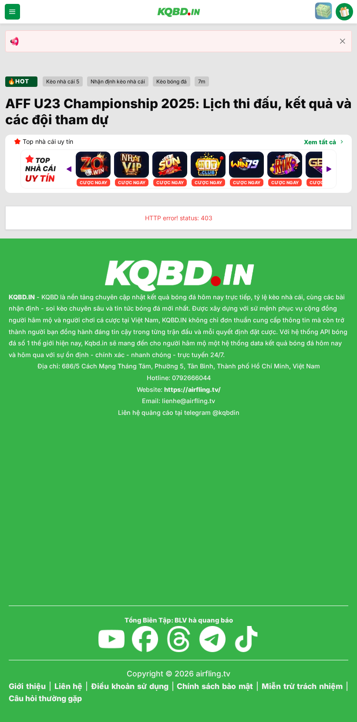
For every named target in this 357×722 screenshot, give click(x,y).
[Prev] (68, 169)
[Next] (329, 169)
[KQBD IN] (178, 12)
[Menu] (12, 12)
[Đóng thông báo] (342, 41)
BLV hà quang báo (204, 620)
